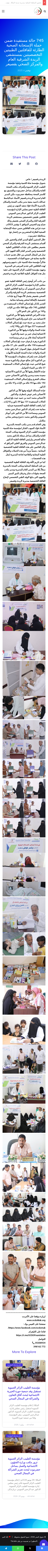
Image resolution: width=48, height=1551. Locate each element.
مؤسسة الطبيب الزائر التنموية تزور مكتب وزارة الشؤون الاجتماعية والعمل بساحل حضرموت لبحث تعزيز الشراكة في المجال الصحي (24, 1466)
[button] (36, 164)
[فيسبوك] (42, 1548)
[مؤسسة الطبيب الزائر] (38, 11)
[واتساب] (18, 1548)
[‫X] (30, 1548)
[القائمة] (3, 12)
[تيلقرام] (6, 1548)
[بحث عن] (45, 12)
